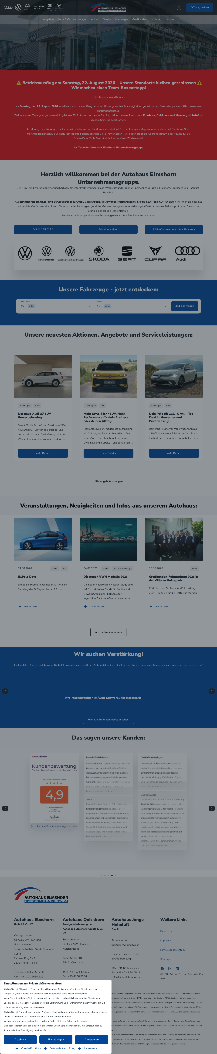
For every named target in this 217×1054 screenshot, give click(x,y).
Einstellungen (56, 1039)
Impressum (90, 1048)
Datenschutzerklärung (62, 1048)
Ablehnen (20, 1039)
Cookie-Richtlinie (31, 1048)
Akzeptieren (92, 1039)
